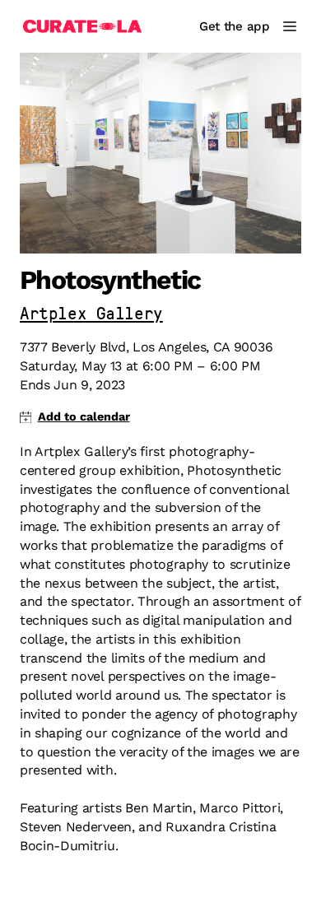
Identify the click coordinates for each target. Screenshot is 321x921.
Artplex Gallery (91, 314)
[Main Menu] (290, 26)
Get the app (234, 26)
